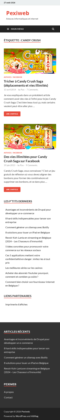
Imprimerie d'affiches (16, 304)
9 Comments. (32, 165)
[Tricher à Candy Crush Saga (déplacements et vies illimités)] (30, 62)
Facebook (17, 77)
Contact (8, 397)
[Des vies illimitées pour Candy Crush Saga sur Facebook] (30, 138)
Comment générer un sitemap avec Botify (27, 227)
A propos (9, 391)
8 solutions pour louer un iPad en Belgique (27, 232)
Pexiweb (17, 13)
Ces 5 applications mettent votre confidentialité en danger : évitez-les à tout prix (27, 259)
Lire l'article (11, 113)
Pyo (22, 89)
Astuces (7, 77)
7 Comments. (32, 89)
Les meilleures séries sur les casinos (23, 267)
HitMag (34, 416)
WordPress (21, 416)
